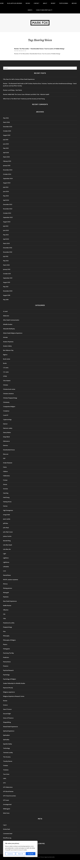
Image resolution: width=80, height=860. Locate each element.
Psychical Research (8, 670)
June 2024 (6, 191)
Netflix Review (7, 605)
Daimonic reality (7, 428)
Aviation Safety (7, 346)
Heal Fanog (6, 497)
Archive (74, 3)
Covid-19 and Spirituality (44, 10)
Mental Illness (7, 575)
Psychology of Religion (9, 679)
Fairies (5, 467)
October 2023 (7, 213)
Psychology (6, 674)
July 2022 (5, 256)
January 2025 (6, 165)
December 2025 (7, 126)
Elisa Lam (5, 454)
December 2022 (7, 247)
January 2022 (6, 269)
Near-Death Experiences (10, 601)
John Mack (6, 527)
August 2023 (6, 222)
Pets (4, 631)
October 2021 (7, 273)
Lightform (6, 558)
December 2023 (7, 204)
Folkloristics (6, 475)
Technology (6, 748)
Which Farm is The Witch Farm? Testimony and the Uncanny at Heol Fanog (24, 98)
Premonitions (7, 661)
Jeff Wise (5, 523)
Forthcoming (63, 3)
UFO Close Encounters (9, 796)
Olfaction (5, 610)
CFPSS (5, 376)
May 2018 (5, 299)
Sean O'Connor (7, 709)
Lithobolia (6, 566)
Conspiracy (6, 411)
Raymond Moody (8, 687)
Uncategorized (7, 804)
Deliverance (6, 441)
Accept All (30, 853)
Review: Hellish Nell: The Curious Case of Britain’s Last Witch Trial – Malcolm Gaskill (26, 94)
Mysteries (5, 597)
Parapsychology (7, 627)
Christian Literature (8, 393)
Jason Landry (6, 519)
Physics (5, 644)
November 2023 (7, 209)
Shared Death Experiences (10, 726)
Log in (5, 825)
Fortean (5, 480)
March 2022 (6, 265)
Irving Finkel (6, 514)
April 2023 (6, 239)
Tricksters (5, 770)
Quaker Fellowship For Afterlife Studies (14, 683)
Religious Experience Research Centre (13, 696)
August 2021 (6, 282)
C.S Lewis (5, 367)
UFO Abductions (7, 787)
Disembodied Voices (9, 450)
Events (30, 10)
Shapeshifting (7, 722)
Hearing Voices (7, 501)
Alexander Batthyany (9, 328)
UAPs (4, 778)
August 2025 (6, 135)
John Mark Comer (8, 532)
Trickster (5, 765)
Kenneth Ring (7, 540)
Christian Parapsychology (10, 398)
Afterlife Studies (7, 324)
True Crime (6, 774)
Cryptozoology (7, 419)
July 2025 (5, 139)
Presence (5, 666)
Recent (53, 3)
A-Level (5, 311)
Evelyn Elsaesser (7, 463)
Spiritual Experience (8, 731)
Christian (5, 385)
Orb (4, 614)
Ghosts (5, 484)
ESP (4, 458)
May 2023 (6, 234)
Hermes (5, 506)
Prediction (6, 657)
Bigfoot (5, 354)
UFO (4, 783)
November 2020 (7, 291)
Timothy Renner (7, 761)
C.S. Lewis (6, 372)
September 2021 (7, 278)
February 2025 (7, 161)
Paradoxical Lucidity (8, 623)
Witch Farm (6, 813)
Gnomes (5, 488)
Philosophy (6, 636)
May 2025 (6, 148)
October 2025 (7, 131)
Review (5, 700)
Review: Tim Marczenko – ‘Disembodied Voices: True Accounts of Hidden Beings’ (39, 49)
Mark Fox (40, 23)
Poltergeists (6, 649)
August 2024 (6, 183)
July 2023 (5, 226)
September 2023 (8, 217)
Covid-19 (5, 415)
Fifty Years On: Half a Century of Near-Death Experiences (19, 79)
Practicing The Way (8, 653)
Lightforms (6, 562)
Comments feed (7, 833)
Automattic (52, 857)
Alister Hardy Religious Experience (12, 333)
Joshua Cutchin (7, 536)
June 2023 (6, 230)
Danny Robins (7, 432)
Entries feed (6, 829)
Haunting (5, 493)
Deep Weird (6, 437)
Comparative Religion (9, 406)
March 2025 (6, 157)
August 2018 (6, 295)
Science (5, 705)
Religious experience (9, 692)
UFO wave (6, 800)
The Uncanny (6, 757)
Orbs (4, 618)
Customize (10, 853)
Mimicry (5, 584)
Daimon (5, 424)
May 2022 (6, 260)
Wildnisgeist (6, 809)
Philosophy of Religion (9, 640)
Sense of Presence (8, 718)
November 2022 (7, 252)
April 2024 (6, 200)
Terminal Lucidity (8, 752)
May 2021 (5, 286)
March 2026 (6, 122)
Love (4, 571)
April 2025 (6, 152)
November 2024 (7, 170)
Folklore (5, 471)
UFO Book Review (8, 791)
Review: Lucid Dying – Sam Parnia (12, 90)
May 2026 (6, 118)
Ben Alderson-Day (8, 350)
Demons (5, 445)
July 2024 (5, 187)
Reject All (20, 853)
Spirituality (6, 739)
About (45, 3)
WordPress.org (7, 838)
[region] (20, 849)
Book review (6, 359)
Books (28, 3)
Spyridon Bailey (7, 744)
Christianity (6, 402)
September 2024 (8, 178)
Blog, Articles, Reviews (14, 3)
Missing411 (6, 592)
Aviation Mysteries (8, 341)
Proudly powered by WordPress (32, 857)
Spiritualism (6, 735)
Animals (5, 337)
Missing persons (7, 588)
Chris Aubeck (6, 380)
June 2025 (6, 144)
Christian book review (9, 389)
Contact (36, 3)
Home (2, 3)
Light (4, 553)
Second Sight (7, 713)
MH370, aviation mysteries (10, 579)
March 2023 (6, 243)
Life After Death (7, 545)
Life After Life (7, 549)
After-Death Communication (11, 320)
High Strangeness (8, 510)
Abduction (6, 315)
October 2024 (7, 174)
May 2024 (6, 196)
